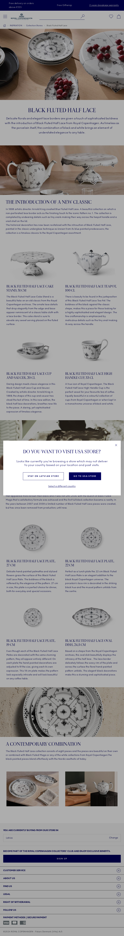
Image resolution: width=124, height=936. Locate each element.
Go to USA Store (85, 476)
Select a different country (62, 486)
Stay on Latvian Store (43, 476)
